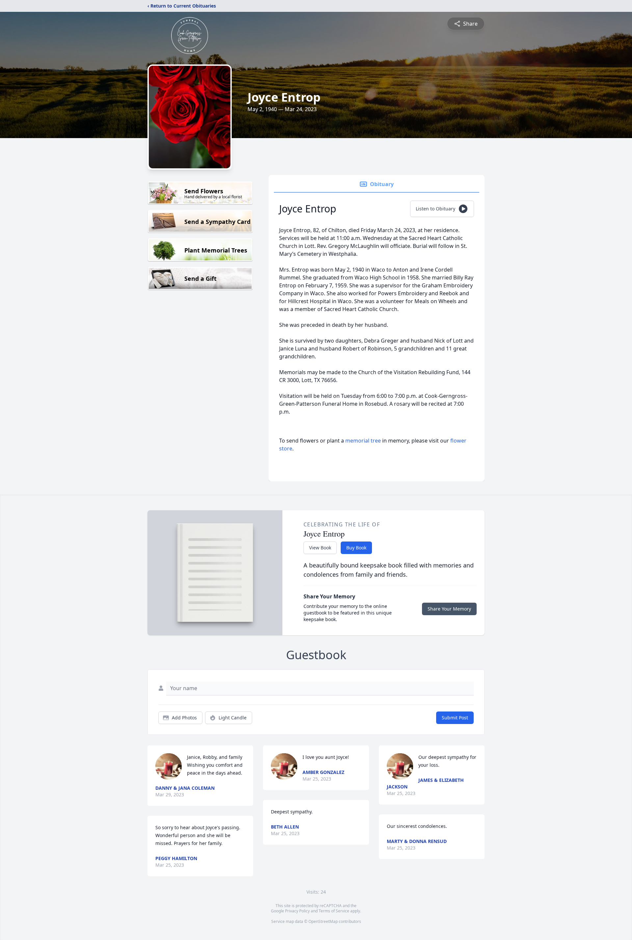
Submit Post (455, 717)
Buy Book (356, 547)
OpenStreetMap (323, 921)
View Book (320, 547)
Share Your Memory (449, 609)
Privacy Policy (297, 911)
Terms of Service (334, 911)
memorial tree (363, 440)
